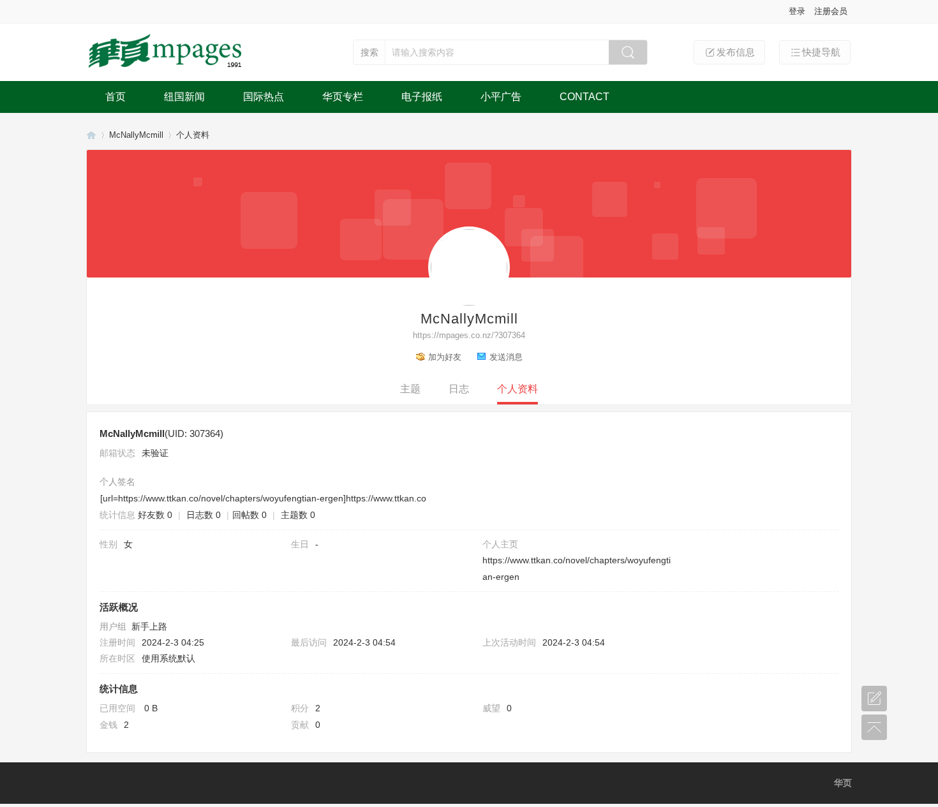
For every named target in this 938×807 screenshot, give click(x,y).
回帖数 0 (249, 515)
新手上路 (149, 626)
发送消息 (506, 357)
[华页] (166, 68)
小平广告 (500, 96)
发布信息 (736, 52)
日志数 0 (203, 515)
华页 (91, 135)
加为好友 (444, 357)
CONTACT (584, 96)
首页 (115, 96)
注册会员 (830, 11)
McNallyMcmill (136, 135)
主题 (410, 388)
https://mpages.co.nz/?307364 (469, 335)
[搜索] (628, 52)
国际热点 (263, 96)
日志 (459, 388)
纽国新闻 (184, 96)
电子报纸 (421, 96)
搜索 (369, 52)
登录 (797, 11)
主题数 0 (298, 515)
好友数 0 (155, 515)
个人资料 (517, 388)
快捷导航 (821, 52)
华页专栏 (342, 96)
